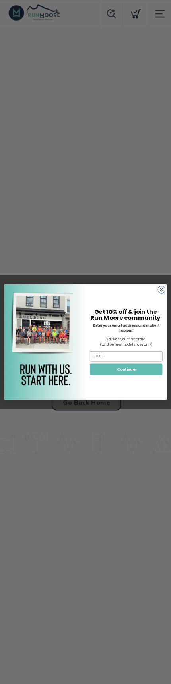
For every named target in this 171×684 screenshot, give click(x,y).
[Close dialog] (161, 289)
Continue (126, 369)
